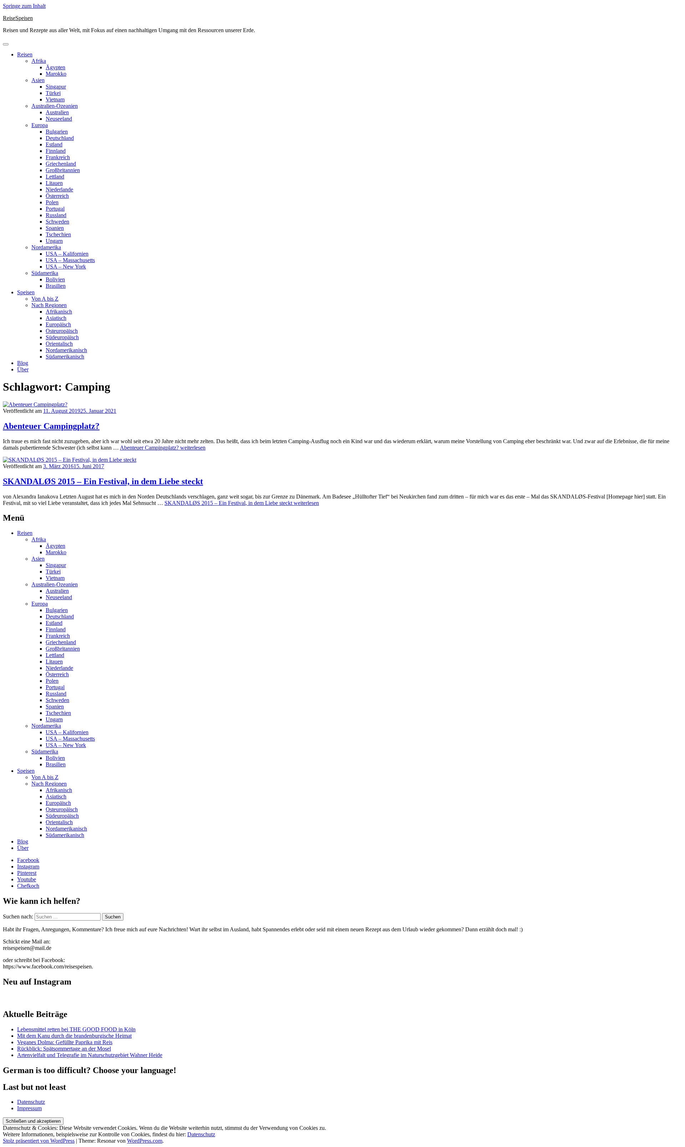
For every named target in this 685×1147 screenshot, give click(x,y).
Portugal (55, 209)
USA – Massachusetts (70, 260)
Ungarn (54, 241)
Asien (38, 80)
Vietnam (55, 99)
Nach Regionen (49, 305)
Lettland (55, 177)
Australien (57, 112)
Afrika (38, 61)
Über (23, 369)
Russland (56, 215)
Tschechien (58, 234)
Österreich (57, 196)
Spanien (55, 228)
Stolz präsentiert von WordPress (39, 1141)
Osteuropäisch (62, 331)
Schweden (57, 222)
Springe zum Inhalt (24, 6)
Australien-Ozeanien (54, 106)
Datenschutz (31, 1102)
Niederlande (59, 189)
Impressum (29, 1108)
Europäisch (58, 324)
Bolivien (55, 279)
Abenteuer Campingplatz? (51, 426)
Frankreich (58, 157)
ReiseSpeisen (18, 18)
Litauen (54, 183)
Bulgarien (57, 132)
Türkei (53, 93)
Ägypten (55, 67)
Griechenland (61, 164)
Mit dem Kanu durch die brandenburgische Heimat (74, 1036)
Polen (52, 202)
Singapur (56, 87)
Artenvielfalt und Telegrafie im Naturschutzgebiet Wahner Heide (89, 1055)
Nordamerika (46, 247)
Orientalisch (59, 344)
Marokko (56, 74)
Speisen (26, 292)
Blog (22, 363)
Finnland (56, 151)
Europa (39, 125)
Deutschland (60, 138)
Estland (54, 144)
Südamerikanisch (65, 357)
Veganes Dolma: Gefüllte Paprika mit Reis (64, 1042)
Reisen (24, 54)
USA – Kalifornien (67, 254)
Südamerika (44, 273)
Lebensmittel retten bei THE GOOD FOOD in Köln (76, 1029)
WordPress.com (144, 1141)
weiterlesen (163, 448)
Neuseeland (59, 119)
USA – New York (66, 267)
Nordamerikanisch (66, 350)
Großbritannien (63, 170)
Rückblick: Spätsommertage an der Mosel (64, 1049)
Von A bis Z (45, 299)
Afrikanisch (59, 312)
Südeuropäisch (62, 337)
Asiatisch (56, 318)
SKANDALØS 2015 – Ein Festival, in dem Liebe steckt (103, 481)
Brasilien (56, 286)
